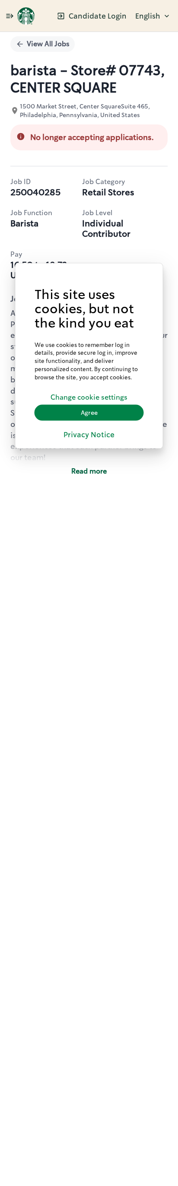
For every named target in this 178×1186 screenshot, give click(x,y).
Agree (89, 413)
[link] (26, 16)
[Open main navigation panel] (9, 16)
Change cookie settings (89, 397)
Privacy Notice (89, 434)
